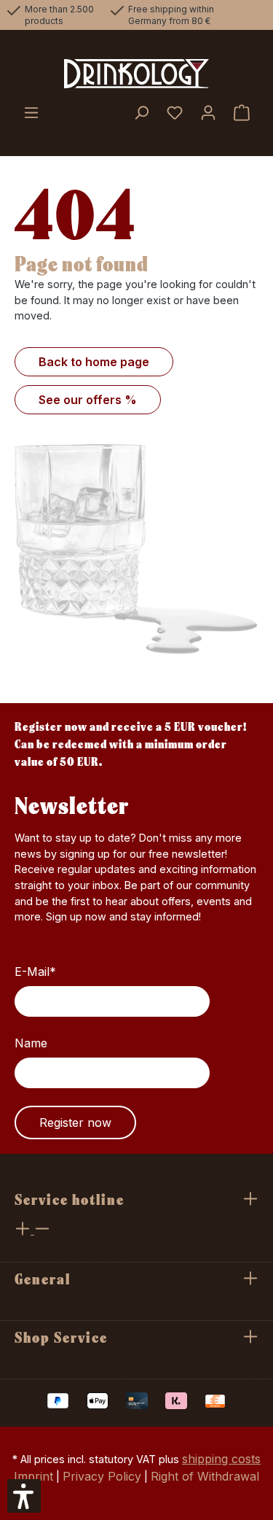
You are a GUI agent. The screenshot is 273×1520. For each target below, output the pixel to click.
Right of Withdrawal (205, 1476)
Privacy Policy (102, 1476)
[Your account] (208, 114)
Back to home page (94, 361)
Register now (75, 1122)
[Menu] (31, 114)
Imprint (33, 1476)
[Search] (141, 114)
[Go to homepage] (136, 73)
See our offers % (88, 399)
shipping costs (221, 1458)
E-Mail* (35, 971)
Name (31, 1043)
